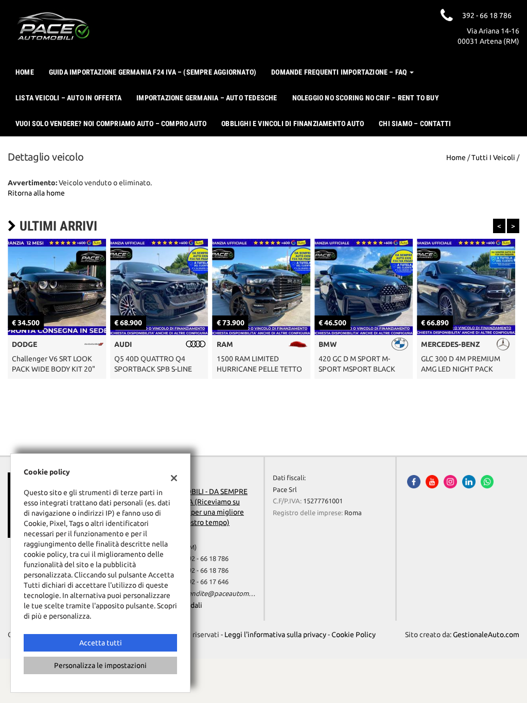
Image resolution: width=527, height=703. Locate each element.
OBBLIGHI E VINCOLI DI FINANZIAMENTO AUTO (292, 123)
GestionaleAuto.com (486, 634)
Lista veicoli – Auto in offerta (68, 98)
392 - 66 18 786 (206, 559)
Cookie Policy (353, 634)
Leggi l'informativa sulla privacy (275, 634)
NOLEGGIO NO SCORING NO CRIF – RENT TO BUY (365, 98)
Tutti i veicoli (493, 157)
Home (24, 72)
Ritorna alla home (36, 193)
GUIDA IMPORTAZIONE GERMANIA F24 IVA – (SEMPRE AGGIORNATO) (152, 72)
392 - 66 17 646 (206, 582)
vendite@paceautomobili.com (230, 593)
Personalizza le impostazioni (100, 665)
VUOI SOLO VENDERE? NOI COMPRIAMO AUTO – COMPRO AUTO (110, 123)
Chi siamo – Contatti (415, 123)
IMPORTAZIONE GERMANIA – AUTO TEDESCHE (206, 98)
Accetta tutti (100, 643)
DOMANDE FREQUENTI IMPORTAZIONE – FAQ (339, 72)
